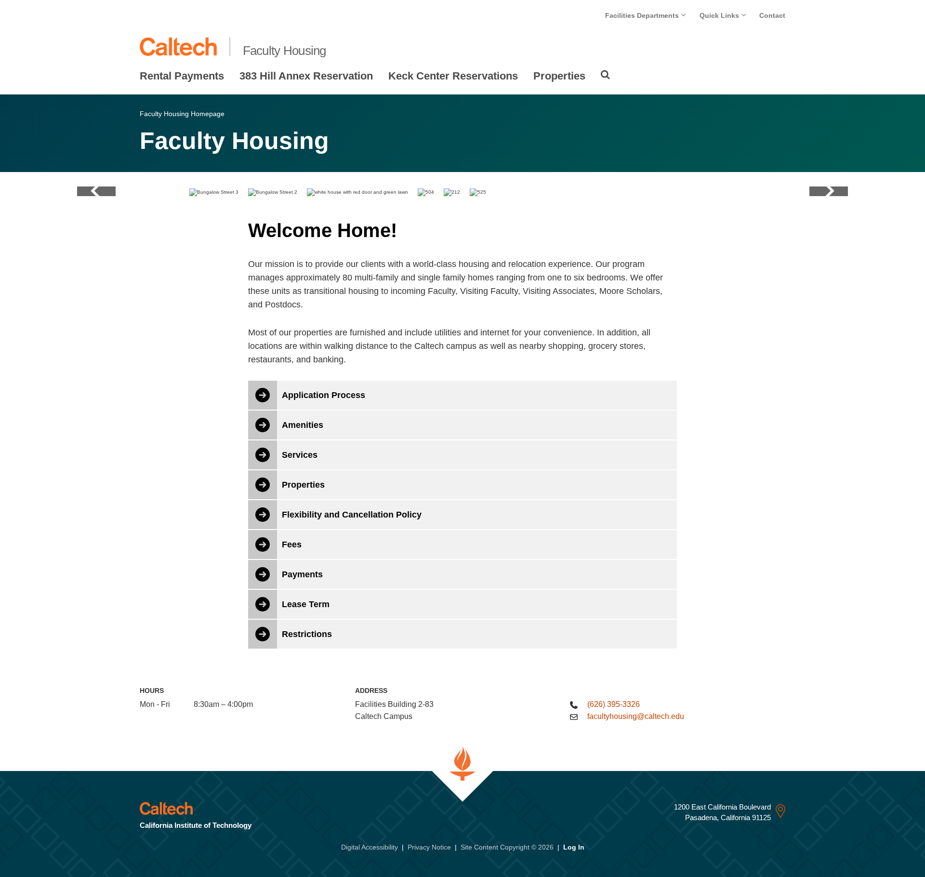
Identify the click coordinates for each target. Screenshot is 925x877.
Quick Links (720, 15)
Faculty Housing (284, 50)
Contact (772, 15)
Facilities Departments (643, 15)
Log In (573, 847)
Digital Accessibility (369, 847)
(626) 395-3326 (613, 704)
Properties (559, 76)
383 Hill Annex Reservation (306, 76)
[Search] (605, 75)
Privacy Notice (429, 847)
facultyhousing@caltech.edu (635, 716)
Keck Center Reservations (453, 76)
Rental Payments (182, 76)
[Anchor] (410, 230)
